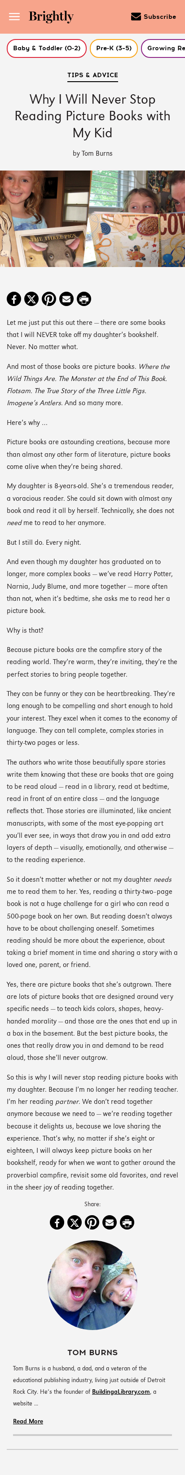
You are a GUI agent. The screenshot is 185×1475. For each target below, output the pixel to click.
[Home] (54, 18)
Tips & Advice (92, 75)
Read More (28, 1422)
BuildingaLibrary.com (121, 1392)
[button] (47, 48)
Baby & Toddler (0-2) (46, 48)
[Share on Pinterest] (49, 299)
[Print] (84, 299)
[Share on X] (31, 299)
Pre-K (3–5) (114, 48)
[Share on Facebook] (14, 299)
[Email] (66, 299)
